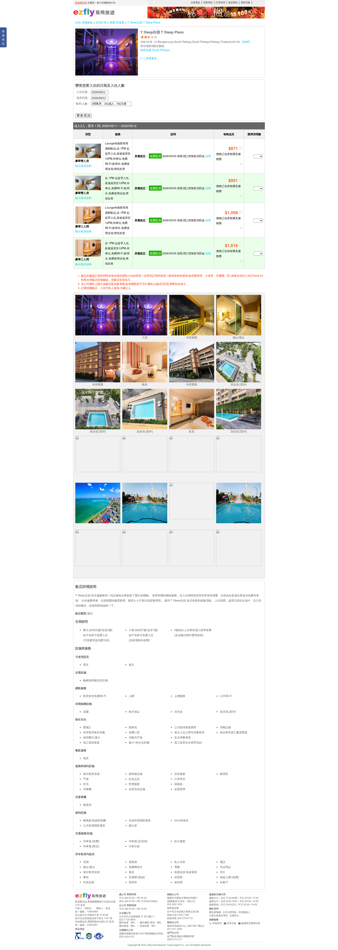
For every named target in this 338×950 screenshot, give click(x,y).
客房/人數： (83, 103)
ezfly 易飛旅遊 (84, 22)
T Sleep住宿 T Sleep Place (143, 22)
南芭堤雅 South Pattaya (155, 50)
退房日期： (83, 98)
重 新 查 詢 (83, 115)
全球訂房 (101, 22)
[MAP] (246, 42)
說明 (208, 156)
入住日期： (83, 92)
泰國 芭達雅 (117, 22)
